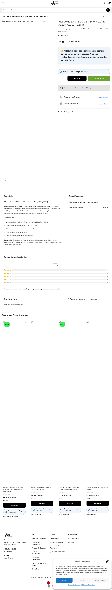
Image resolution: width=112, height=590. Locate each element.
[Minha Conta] (104, 3)
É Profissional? (55, 538)
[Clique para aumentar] (5, 180)
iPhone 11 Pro (44, 16)
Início (3, 16)
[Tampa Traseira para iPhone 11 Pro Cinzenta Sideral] (42, 403)
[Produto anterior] (103, 16)
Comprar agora (99, 78)
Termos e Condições (39, 538)
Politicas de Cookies (39, 548)
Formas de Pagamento (36, 553)
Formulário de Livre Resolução (56, 547)
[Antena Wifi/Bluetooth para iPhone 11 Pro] (98, 403)
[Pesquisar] (108, 10)
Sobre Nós (35, 569)
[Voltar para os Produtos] (106, 16)
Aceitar (64, 580)
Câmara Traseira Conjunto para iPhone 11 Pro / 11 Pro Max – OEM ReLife (13, 489)
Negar (82, 580)
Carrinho (71, 542)
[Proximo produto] (109, 16)
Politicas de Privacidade (88, 585)
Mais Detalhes (103, 97)
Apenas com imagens (77, 299)
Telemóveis (28, 16)
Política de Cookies (74, 585)
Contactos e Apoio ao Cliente (39, 564)
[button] (108, 562)
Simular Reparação (56, 542)
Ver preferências (100, 580)
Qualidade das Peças (57, 552)
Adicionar (77, 78)
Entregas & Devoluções (36, 558)
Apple (36, 16)
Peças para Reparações (15, 16)
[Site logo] (56, 3)
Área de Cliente (73, 538)
